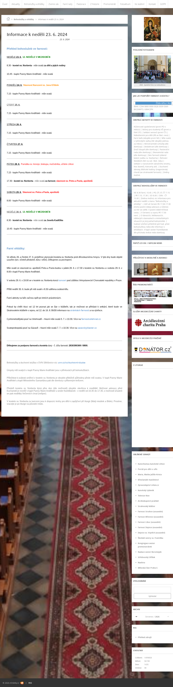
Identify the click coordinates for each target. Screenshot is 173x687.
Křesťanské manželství (148, 479)
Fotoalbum (125, 4)
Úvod (4, 4)
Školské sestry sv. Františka (150, 538)
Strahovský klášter (146, 506)
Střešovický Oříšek (146, 557)
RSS (30, 683)
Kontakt (152, 4)
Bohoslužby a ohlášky (34, 4)
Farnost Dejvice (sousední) (150, 527)
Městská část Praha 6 (147, 568)
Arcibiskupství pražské (148, 501)
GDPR (163, 4)
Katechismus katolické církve (151, 464)
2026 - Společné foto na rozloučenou (152, 85)
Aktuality (16, 4)
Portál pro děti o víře (147, 469)
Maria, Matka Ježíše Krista (150, 474)
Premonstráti (110, 4)
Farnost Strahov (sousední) (150, 511)
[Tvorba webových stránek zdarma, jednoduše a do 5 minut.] (22, 683)
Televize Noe (143, 495)
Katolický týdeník (146, 490)
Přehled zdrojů (145, 637)
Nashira (141, 562)
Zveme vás (54, 4)
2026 (157, 616)
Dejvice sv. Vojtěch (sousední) (151, 532)
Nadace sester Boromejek (150, 552)
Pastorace (81, 4)
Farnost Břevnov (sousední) (150, 516)
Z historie (94, 4)
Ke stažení (139, 4)
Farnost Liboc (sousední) (149, 522)
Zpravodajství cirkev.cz (148, 485)
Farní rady (67, 4)
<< (137, 616)
